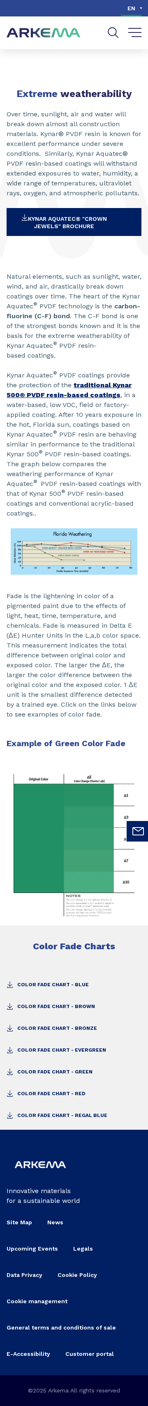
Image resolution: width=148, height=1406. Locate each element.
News (55, 1222)
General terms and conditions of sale (61, 1327)
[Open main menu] (135, 33)
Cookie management (37, 1301)
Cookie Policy (77, 1275)
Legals (83, 1248)
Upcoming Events (32, 1248)
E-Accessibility (28, 1353)
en (131, 8)
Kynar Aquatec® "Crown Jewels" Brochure (67, 222)
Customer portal (89, 1353)
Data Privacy (24, 1275)
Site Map (19, 1222)
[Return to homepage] (44, 33)
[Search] (113, 32)
